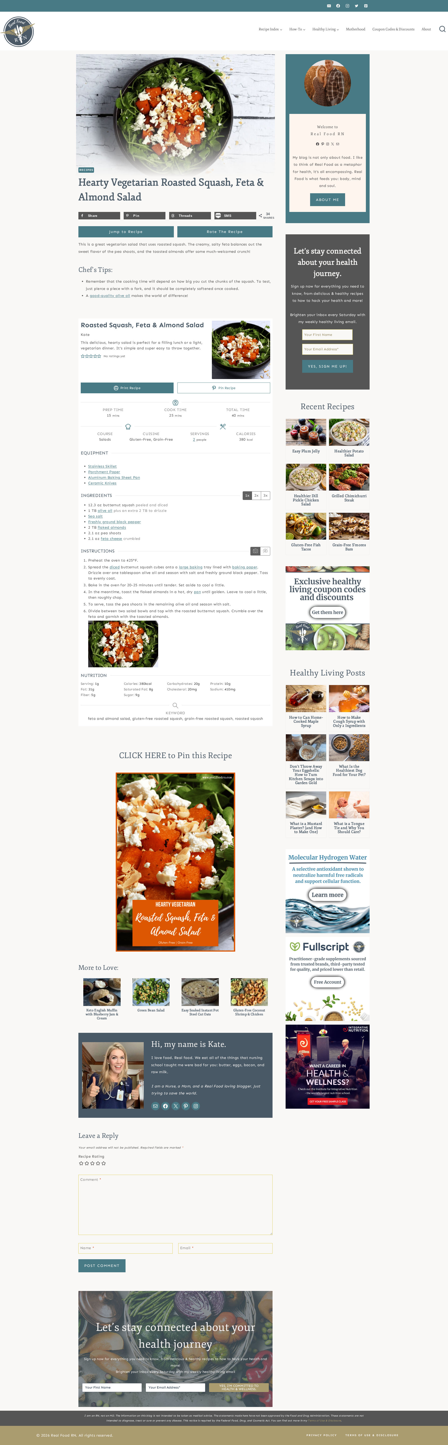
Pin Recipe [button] (226, 388)
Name (87, 1247)
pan (197, 592)
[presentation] (306, 432)
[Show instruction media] (255, 551)
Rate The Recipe (225, 231)
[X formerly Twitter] (356, 6)
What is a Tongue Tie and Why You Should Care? (349, 828)
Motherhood (355, 29)
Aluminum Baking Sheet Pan (114, 477)
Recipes (86, 170)
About (426, 29)
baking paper (244, 567)
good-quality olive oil (110, 295)
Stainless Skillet (102, 466)
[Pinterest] (366, 6)
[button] (83, 356)
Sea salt (95, 516)
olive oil (105, 510)
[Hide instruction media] (265, 551)
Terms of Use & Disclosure (324, 1420)
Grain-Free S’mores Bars (349, 547)
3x (265, 495)
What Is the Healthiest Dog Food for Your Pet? (349, 771)
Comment (90, 1179)
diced (115, 567)
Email (187, 1247)
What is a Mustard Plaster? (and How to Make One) (306, 828)
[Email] (329, 6)
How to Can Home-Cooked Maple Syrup (306, 722)
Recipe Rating (91, 1156)
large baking (191, 567)
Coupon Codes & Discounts (393, 29)
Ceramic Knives (102, 483)
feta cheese (111, 538)
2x (256, 495)
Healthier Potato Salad (349, 453)
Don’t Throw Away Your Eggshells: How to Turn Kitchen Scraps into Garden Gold (306, 775)
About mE (327, 199)
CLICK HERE (142, 755)
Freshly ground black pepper (114, 522)
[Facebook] (338, 6)
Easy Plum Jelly (306, 451)
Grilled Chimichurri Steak (349, 498)
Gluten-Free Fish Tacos (306, 547)
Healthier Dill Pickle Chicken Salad (306, 500)
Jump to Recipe (126, 231)
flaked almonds (112, 527)
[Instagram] (347, 6)
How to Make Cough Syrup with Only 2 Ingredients (349, 722)
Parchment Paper (104, 472)
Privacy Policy (321, 1435)
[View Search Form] (442, 29)
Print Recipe (129, 388)
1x (247, 495)
